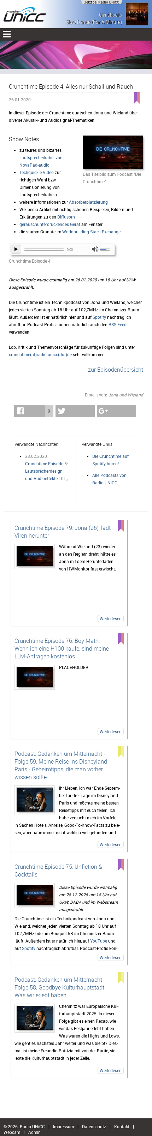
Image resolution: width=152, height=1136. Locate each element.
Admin (34, 1132)
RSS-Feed (118, 324)
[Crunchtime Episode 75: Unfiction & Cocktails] (34, 895)
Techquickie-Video (36, 172)
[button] (33, 411)
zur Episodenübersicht (115, 369)
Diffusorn (66, 217)
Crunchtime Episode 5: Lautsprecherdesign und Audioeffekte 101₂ (46, 471)
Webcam (12, 1132)
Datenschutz (94, 1126)
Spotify (99, 317)
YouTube (98, 941)
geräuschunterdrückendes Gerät (49, 224)
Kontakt (121, 1126)
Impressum (63, 1126)
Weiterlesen (111, 618)
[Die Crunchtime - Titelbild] (113, 153)
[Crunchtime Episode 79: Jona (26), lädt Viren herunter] (34, 556)
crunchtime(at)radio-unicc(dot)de (40, 354)
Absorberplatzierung (88, 202)
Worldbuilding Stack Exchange (91, 231)
